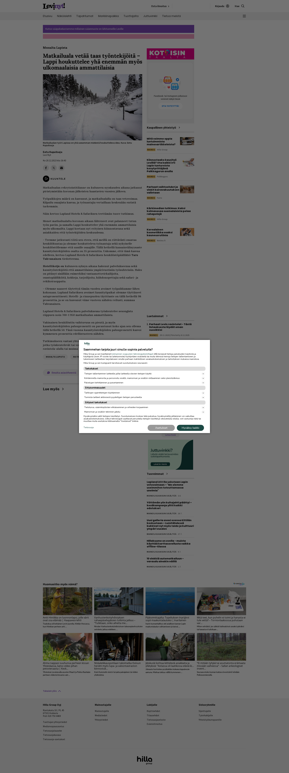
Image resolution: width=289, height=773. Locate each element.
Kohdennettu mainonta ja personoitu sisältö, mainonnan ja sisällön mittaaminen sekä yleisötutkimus (132, 378)
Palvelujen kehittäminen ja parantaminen (103, 382)
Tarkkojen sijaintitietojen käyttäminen (102, 392)
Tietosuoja (89, 427)
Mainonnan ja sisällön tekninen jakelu (102, 411)
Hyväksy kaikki (190, 428)
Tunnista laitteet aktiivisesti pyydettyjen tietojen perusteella (113, 397)
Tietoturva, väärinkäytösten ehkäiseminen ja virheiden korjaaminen (116, 407)
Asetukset (161, 428)
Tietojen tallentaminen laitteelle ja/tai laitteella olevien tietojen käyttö (118, 373)
